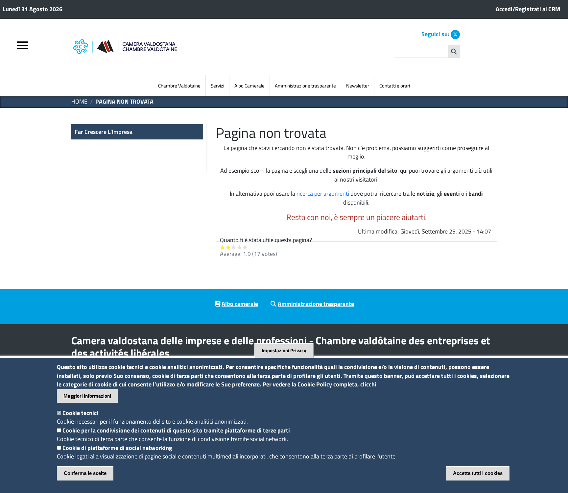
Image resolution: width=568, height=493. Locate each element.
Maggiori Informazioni (87, 396)
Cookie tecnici (80, 412)
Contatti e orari (394, 85)
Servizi (217, 85)
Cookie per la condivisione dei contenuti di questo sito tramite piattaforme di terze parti (176, 430)
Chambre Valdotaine (179, 85)
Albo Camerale (249, 85)
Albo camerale (240, 303)
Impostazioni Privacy (284, 351)
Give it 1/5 (222, 247)
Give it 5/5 (245, 247)
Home (79, 101)
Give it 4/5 (239, 247)
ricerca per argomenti (322, 193)
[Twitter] (455, 34)
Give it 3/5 (234, 247)
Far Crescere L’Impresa (103, 131)
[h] (454, 51)
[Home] (153, 47)
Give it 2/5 (228, 247)
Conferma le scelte (85, 473)
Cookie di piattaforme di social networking (117, 447)
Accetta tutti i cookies (478, 473)
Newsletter (357, 85)
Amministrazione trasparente (305, 85)
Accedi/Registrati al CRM (528, 9)
